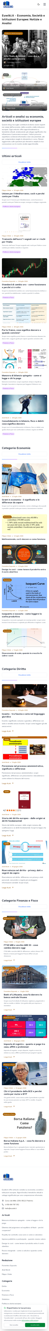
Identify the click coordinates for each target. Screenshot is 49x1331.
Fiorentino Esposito (8, 281)
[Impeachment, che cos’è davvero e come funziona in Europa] (24, 101)
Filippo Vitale (6, 190)
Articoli (6, 1215)
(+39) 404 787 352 (12, 1204)
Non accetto (14, 1325)
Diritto (6, 75)
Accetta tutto (35, 1325)
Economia (7, 466)
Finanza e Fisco (8, 297)
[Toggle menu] (44, 4)
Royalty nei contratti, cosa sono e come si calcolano (22, 1235)
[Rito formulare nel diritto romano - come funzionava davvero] (24, 81)
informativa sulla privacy (30, 1320)
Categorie (7, 1281)
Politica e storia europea (13, 33)
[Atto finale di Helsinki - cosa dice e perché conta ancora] (24, 49)
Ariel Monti (5, 418)
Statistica (5, 1299)
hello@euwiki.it (11, 1208)
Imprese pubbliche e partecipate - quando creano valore (24, 1239)
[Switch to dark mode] (38, 4)
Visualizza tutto (24, 162)
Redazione (7, 1260)
